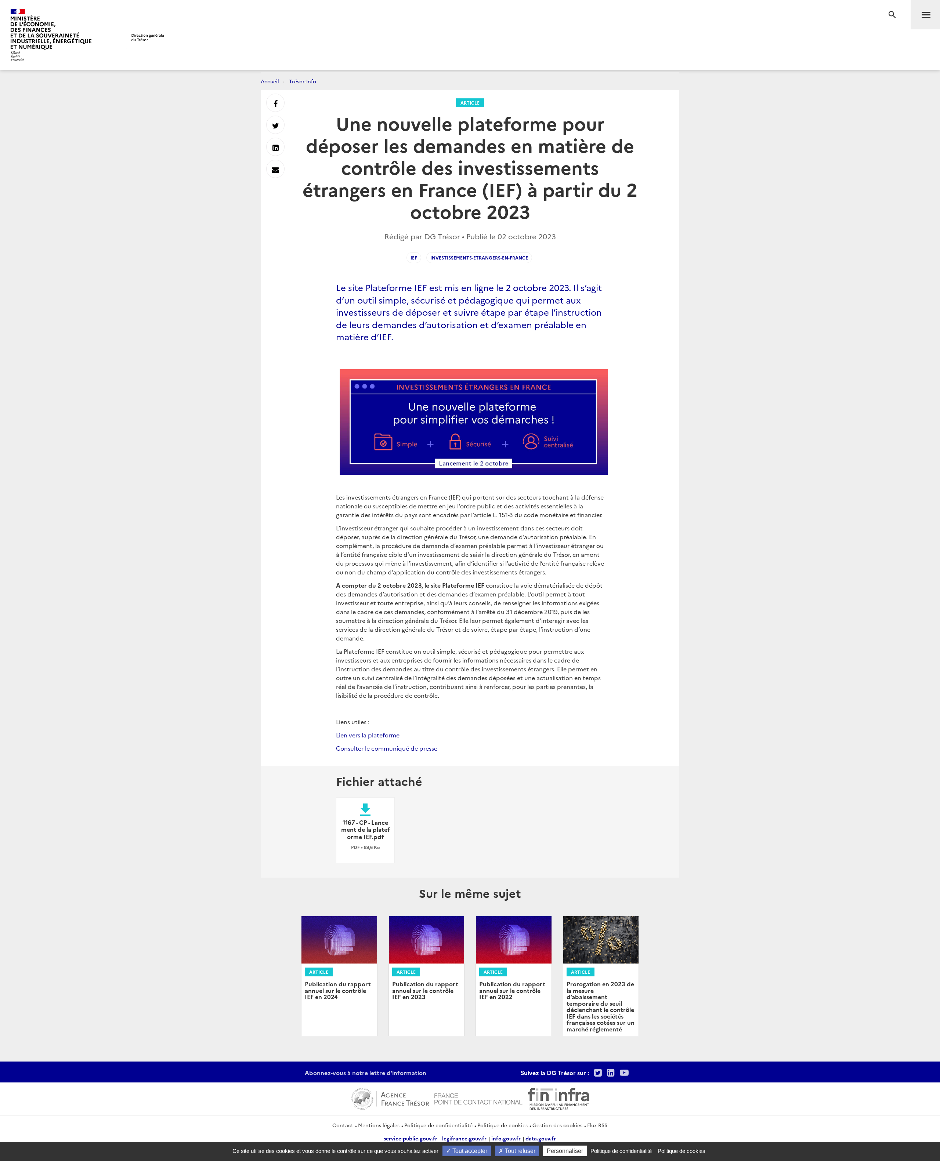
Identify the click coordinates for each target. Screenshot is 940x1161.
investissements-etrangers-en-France (479, 257)
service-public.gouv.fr (410, 1138)
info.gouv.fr (506, 1138)
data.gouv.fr (540, 1138)
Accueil (270, 81)
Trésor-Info (302, 81)
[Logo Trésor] (145, 37)
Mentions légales (379, 1125)
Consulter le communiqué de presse (386, 748)
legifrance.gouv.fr (464, 1138)
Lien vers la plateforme (368, 735)
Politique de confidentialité (438, 1125)
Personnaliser (565, 1151)
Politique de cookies (502, 1125)
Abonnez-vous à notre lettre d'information (365, 1072)
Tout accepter (469, 1151)
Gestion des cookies (557, 1125)
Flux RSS (597, 1125)
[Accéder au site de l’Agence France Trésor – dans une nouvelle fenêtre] (390, 1098)
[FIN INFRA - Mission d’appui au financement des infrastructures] (558, 1098)
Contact (342, 1125)
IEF (414, 257)
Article (470, 102)
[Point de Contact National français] (478, 1098)
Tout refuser (519, 1151)
